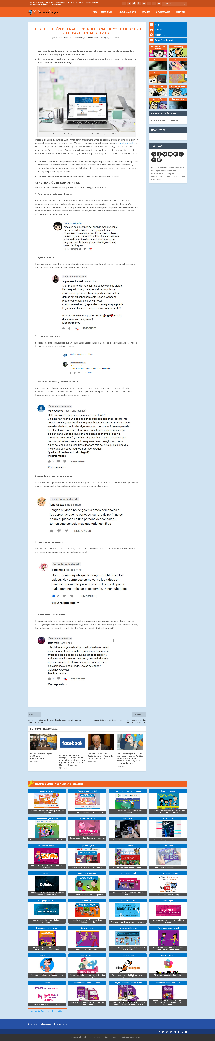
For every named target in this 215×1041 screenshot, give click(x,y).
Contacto (180, 12)
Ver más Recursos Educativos (48, 1011)
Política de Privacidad (91, 1037)
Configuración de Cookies (130, 1037)
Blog (66, 37)
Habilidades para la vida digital (96, 37)
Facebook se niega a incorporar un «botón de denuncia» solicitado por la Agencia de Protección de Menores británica (72, 760)
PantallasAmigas (158, 167)
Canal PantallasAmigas (165, 40)
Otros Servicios (163, 12)
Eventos (158, 29)
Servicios (146, 12)
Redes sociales (115, 37)
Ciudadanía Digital (127, 12)
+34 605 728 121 (61, 1024)
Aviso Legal (76, 1037)
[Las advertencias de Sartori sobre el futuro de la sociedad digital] (101, 742)
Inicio (95, 12)
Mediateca (160, 34)
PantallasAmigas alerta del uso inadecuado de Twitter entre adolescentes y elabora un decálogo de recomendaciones (130, 758)
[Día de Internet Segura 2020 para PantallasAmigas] (43, 742)
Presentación (107, 12)
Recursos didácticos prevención (164, 120)
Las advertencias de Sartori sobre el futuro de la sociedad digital (100, 755)
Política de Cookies (110, 1037)
